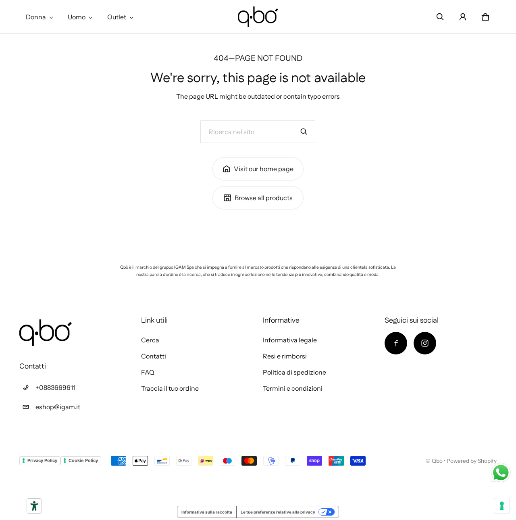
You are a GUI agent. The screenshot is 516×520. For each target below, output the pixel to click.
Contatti (153, 356)
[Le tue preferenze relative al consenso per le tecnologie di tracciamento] (502, 506)
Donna (36, 17)
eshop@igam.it (57, 407)
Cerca (150, 340)
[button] (440, 17)
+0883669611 (55, 387)
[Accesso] (463, 17)
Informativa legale (290, 340)
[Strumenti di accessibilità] (34, 506)
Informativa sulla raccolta (206, 512)
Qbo (437, 461)
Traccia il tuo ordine (170, 388)
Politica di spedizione (294, 372)
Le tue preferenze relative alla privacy (278, 512)
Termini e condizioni (292, 388)
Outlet (116, 17)
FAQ (147, 372)
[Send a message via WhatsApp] (501, 473)
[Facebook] (396, 343)
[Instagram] (425, 343)
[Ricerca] (304, 131)
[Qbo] (258, 16)
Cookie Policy (83, 460)
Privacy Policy (42, 460)
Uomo (76, 17)
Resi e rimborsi (285, 356)
